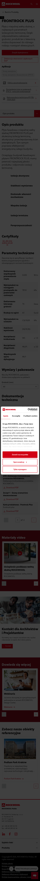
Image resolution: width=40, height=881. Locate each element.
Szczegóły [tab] (16, 416)
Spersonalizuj (18, 462)
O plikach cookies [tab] (30, 416)
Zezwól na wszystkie (20, 455)
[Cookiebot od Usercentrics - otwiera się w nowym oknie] (28, 409)
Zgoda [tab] (5, 416)
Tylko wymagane (19, 469)
